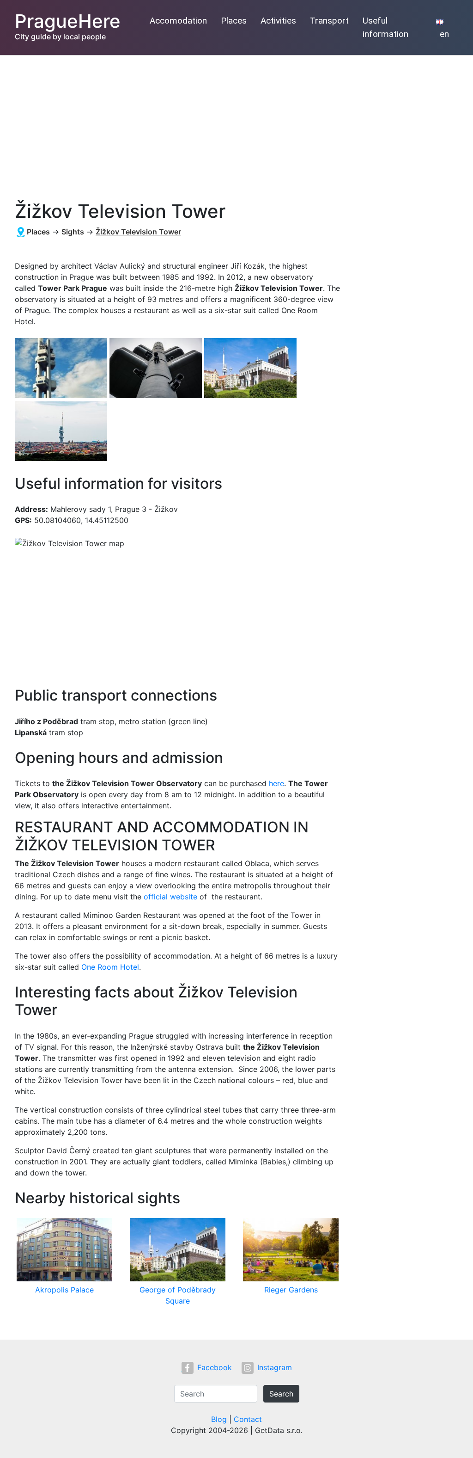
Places (234, 20)
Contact (248, 1419)
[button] (62, 368)
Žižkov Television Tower (138, 231)
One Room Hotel (110, 967)
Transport (329, 20)
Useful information (385, 27)
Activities (278, 20)
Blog (219, 1419)
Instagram (274, 1367)
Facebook (214, 1367)
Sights (72, 231)
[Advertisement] (236, 124)
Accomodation (178, 20)
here (276, 783)
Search (281, 1393)
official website (170, 896)
